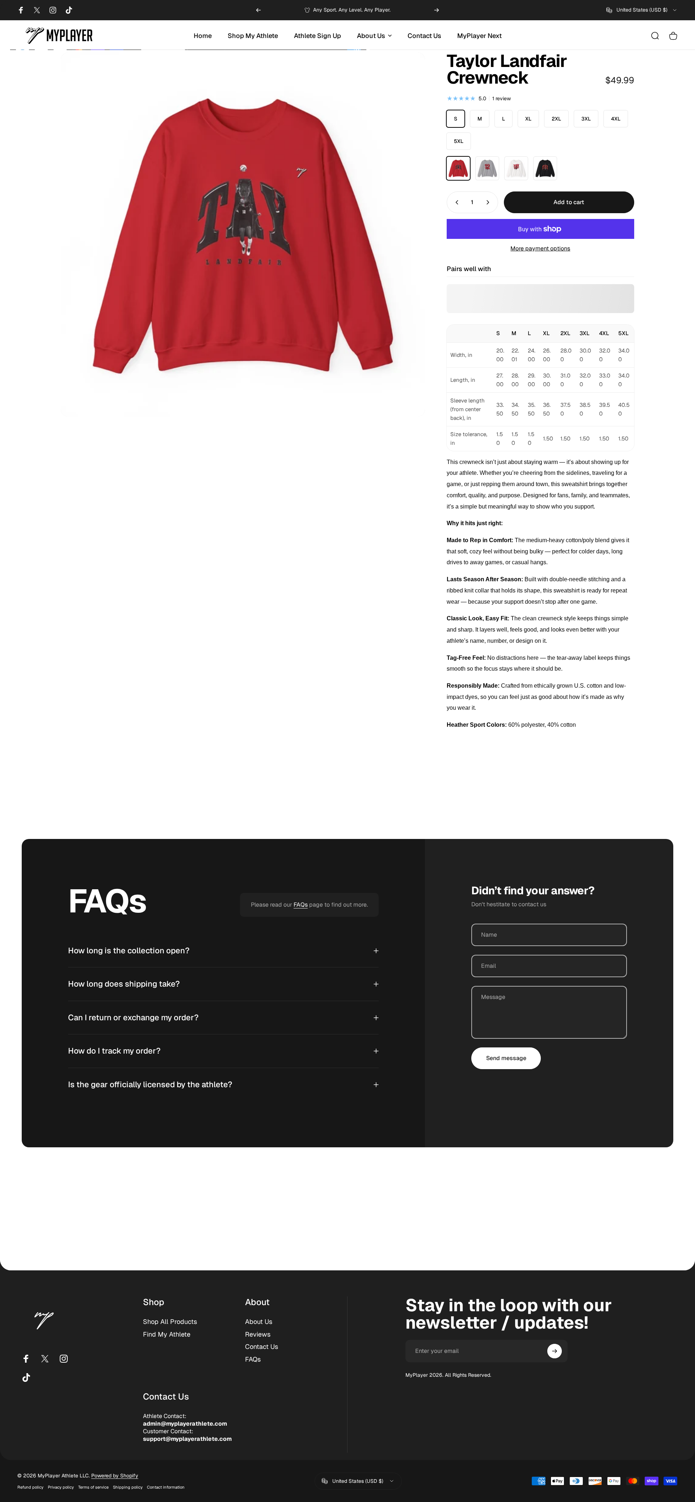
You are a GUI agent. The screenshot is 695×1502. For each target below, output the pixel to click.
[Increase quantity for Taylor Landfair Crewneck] (489, 202)
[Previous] (258, 10)
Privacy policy (61, 1487)
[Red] (458, 168)
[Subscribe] (554, 1351)
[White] (516, 168)
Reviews (257, 1334)
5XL (458, 141)
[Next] (437, 10)
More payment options (540, 248)
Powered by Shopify (114, 1475)
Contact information (166, 1487)
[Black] (545, 168)
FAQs (301, 904)
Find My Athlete (166, 1334)
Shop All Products (170, 1322)
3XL (586, 118)
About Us (258, 1322)
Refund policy (30, 1487)
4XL (615, 118)
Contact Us (261, 1347)
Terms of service (93, 1487)
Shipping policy (128, 1487)
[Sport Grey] (487, 168)
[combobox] (642, 10)
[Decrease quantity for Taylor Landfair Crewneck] (455, 202)
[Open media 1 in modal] (243, 234)
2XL (556, 118)
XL (528, 118)
